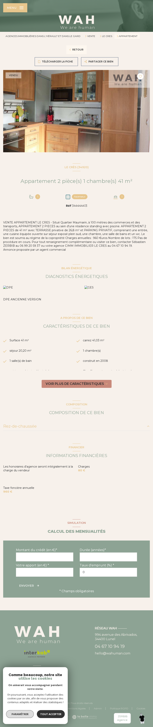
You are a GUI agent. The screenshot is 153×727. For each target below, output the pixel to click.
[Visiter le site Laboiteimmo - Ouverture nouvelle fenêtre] (83, 717)
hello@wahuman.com (112, 653)
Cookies (140, 708)
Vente (91, 36)
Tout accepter (50, 714)
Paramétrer (20, 714)
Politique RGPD (119, 708)
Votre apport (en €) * (32, 565)
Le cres (107, 36)
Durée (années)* (93, 550)
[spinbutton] (108, 572)
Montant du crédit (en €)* (36, 550)
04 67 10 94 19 (110, 646)
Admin (98, 708)
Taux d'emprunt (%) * (97, 565)
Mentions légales (76, 708)
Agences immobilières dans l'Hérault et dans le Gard (43, 36)
